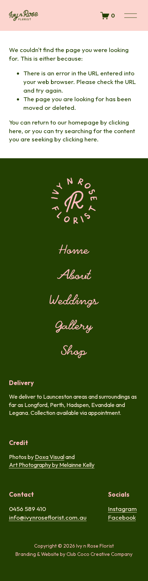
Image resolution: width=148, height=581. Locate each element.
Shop (74, 351)
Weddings (74, 301)
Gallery (74, 326)
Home (74, 250)
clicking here (80, 139)
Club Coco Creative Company (99, 554)
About (74, 276)
